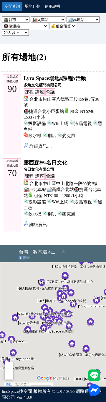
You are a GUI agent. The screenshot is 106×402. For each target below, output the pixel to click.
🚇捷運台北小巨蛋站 (44, 111)
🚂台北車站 (35, 189)
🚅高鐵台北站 (60, 189)
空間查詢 (12, 6)
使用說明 (52, 6)
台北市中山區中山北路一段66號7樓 (63, 183)
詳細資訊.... (40, 146)
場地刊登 (32, 6)
